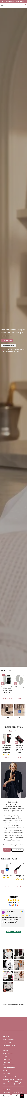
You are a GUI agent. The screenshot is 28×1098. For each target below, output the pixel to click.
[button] (15, 683)
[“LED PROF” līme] (7, 868)
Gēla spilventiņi (19, 687)
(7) (10, 877)
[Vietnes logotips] (13, 5)
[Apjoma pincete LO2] (20, 868)
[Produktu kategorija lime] (20, 711)
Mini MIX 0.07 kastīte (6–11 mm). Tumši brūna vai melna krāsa (19, 749)
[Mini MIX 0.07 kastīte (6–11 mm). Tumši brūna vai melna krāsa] (20, 739)
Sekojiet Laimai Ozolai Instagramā (14, 1004)
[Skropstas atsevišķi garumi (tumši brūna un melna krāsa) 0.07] (7, 679)
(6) (10, 754)
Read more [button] (4, 925)
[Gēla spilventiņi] (20, 679)
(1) (23, 879)
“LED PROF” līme (7, 875)
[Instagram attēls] (8, 954)
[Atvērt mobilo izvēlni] (2, 5)
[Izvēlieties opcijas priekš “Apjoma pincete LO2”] (15, 872)
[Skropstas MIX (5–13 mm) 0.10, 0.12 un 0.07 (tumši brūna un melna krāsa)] (7, 739)
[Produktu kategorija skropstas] (7, 711)
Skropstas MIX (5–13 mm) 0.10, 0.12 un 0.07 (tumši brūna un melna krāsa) (7, 749)
